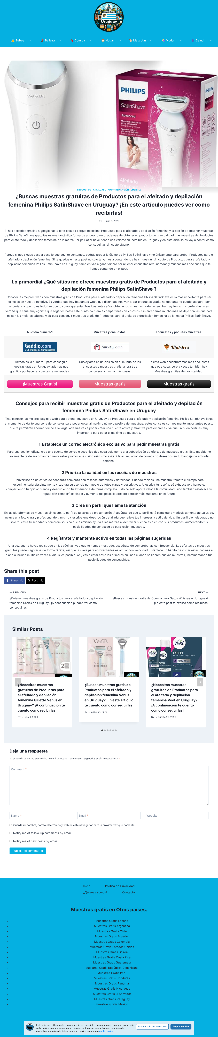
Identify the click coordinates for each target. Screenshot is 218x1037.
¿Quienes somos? (95, 892)
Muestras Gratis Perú (111, 973)
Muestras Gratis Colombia (112, 941)
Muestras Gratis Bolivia (112, 952)
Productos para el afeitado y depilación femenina (109, 189)
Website (152, 815)
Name (16, 815)
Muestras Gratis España (112, 921)
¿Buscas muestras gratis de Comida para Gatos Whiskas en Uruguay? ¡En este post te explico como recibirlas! (160, 598)
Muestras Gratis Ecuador (112, 936)
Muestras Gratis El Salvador (112, 994)
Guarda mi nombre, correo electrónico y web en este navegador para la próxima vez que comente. (74, 825)
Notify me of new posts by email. (35, 841)
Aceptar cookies (181, 1026)
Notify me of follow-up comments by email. (42, 833)
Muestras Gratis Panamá (112, 983)
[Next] (200, 682)
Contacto (128, 892)
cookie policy (106, 1031)
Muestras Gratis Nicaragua (112, 988)
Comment (19, 769)
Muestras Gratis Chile (112, 931)
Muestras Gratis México (112, 1004)
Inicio (86, 886)
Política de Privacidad (120, 886)
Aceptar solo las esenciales (152, 1026)
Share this (16, 580)
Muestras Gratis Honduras (112, 978)
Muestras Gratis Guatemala (112, 962)
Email (83, 815)
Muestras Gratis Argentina (112, 926)
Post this (37, 580)
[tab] (102, 730)
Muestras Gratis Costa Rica (112, 957)
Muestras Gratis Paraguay (112, 999)
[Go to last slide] (18, 682)
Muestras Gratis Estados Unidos (112, 947)
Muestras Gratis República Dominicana (111, 967)
